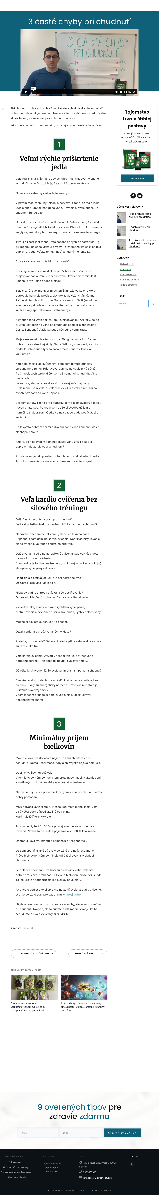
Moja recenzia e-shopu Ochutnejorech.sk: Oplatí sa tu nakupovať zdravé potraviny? (34, 995)
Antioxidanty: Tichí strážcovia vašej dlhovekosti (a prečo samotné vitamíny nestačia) (84, 995)
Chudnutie (125, 269)
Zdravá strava (50, 1167)
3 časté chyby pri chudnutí (139, 228)
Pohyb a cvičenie (52, 1163)
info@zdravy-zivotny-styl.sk (97, 1177)
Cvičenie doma (128, 274)
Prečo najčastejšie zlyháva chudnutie (140, 215)
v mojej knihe (72, 894)
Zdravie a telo (50, 1171)
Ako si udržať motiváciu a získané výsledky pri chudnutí (143, 243)
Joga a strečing (128, 284)
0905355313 (89, 1172)
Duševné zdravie (129, 279)
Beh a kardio (127, 264)
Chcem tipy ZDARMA (122, 1132)
